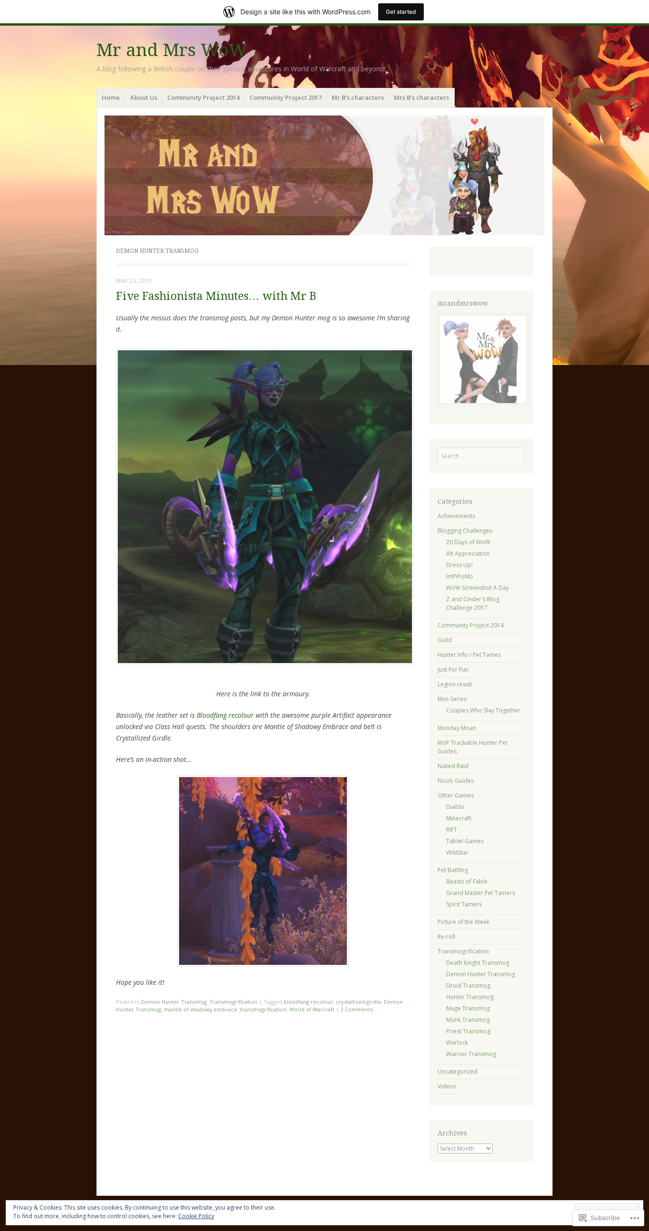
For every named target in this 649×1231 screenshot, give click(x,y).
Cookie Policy (196, 1216)
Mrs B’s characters (421, 97)
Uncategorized (457, 1072)
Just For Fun (453, 669)
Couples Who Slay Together (483, 710)
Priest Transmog (468, 1031)
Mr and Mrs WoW (172, 50)
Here (223, 693)
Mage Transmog (468, 1008)
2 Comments (357, 1009)
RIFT (451, 830)
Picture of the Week (463, 922)
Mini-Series (452, 699)
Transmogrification (234, 1001)
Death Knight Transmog (477, 963)
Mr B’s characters (358, 97)
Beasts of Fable (466, 881)
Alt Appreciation (468, 553)
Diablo (455, 807)
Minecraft (458, 818)
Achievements (456, 516)
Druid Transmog (468, 985)
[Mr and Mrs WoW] (324, 175)
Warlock (457, 1043)
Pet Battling (453, 870)
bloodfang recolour (308, 1001)
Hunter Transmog (470, 997)
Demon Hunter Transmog (174, 1001)
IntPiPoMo (459, 576)
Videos (447, 1086)
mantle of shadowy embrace (200, 1009)
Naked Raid (453, 766)
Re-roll (446, 937)
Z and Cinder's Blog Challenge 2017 (472, 603)
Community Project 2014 (203, 97)
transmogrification (263, 1009)
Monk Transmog (468, 1020)
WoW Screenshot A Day (477, 588)
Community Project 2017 (285, 97)
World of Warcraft (311, 1009)
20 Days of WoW (468, 542)
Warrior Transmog (471, 1054)
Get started (401, 11)
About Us (143, 97)
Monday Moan (457, 728)
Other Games (456, 795)
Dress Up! (459, 565)
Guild (445, 640)
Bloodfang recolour (225, 715)
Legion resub (455, 684)
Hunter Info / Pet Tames (469, 655)
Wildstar (457, 852)
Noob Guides (456, 781)
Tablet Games (465, 841)
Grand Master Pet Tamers (480, 893)
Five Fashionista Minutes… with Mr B (216, 296)
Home (111, 97)
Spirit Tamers (464, 904)
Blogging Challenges (465, 531)
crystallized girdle (358, 1001)
